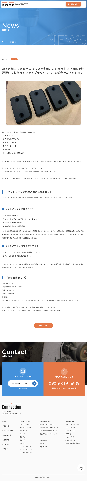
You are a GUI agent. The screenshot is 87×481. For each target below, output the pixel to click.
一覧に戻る (43, 325)
